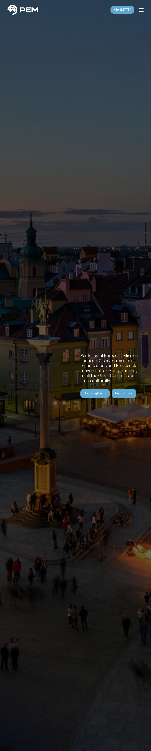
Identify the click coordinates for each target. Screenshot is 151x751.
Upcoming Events (95, 393)
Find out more (124, 393)
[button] (141, 10)
